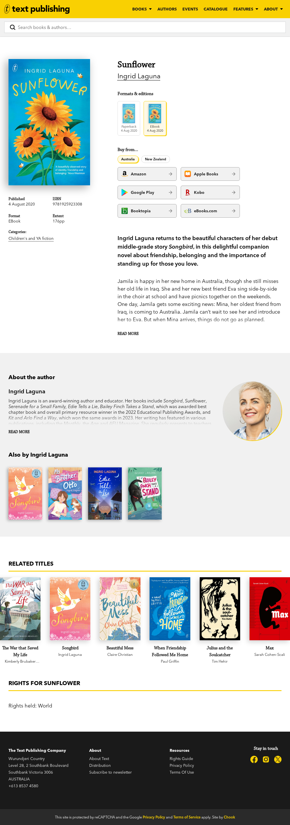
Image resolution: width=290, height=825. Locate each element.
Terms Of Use (182, 772)
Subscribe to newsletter (110, 772)
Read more (128, 333)
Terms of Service (187, 817)
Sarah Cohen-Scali (269, 654)
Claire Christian (120, 654)
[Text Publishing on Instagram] (266, 759)
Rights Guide (181, 758)
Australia (128, 159)
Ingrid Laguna (139, 76)
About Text (99, 758)
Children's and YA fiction (31, 238)
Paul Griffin (170, 661)
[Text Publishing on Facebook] (254, 759)
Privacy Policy (182, 765)
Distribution (100, 765)
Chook (229, 817)
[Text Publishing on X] (278, 759)
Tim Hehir (220, 661)
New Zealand (155, 159)
